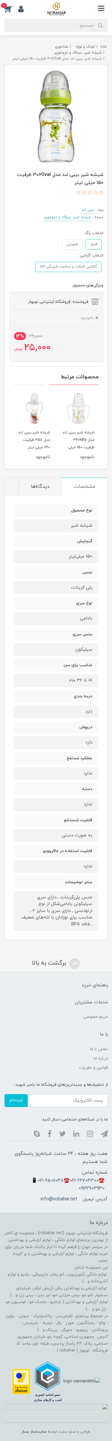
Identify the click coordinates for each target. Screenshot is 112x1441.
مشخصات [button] (84, 486)
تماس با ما (99, 1049)
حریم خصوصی (95, 1017)
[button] (11, 8)
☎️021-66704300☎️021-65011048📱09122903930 (68, 1184)
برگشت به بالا (50, 963)
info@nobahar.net (58, 1199)
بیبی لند (87, 209)
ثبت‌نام (16, 1100)
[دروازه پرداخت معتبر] (21, 1381)
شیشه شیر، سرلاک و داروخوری (67, 217)
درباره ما (101, 1058)
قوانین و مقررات (93, 1067)
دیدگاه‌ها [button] (40, 486)
